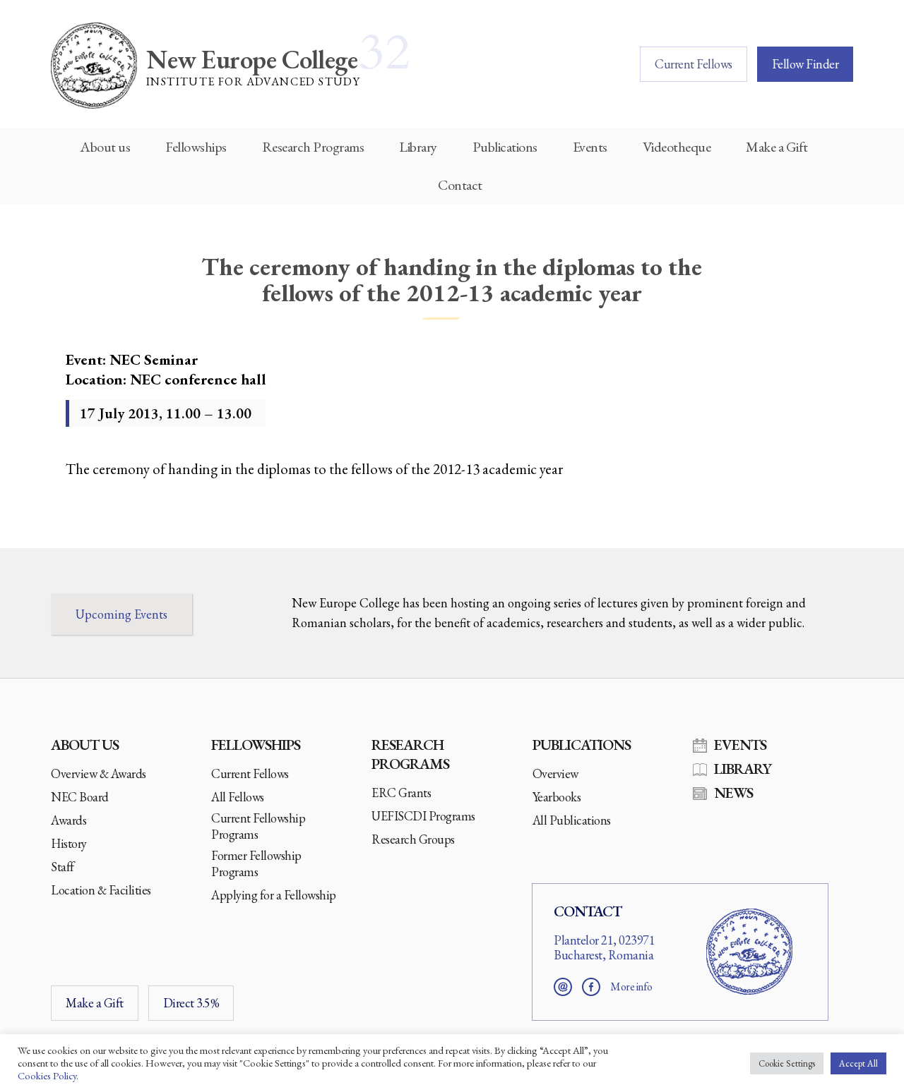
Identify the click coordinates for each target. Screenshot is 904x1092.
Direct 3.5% (191, 1003)
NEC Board (80, 797)
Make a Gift (777, 147)
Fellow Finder (805, 64)
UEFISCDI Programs (423, 816)
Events (590, 147)
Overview (555, 773)
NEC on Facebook (591, 987)
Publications (504, 147)
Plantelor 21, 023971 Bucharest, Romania (604, 948)
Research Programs (313, 147)
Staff (62, 867)
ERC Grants (401, 792)
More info (631, 986)
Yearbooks (557, 797)
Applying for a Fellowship (273, 895)
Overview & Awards (98, 773)
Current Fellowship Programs (258, 826)
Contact (460, 185)
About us (105, 147)
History (69, 843)
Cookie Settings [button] (787, 1063)
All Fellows (237, 797)
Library (418, 147)
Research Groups (413, 839)
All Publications (572, 820)
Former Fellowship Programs (256, 863)
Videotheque (677, 147)
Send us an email (563, 987)
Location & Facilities (101, 890)
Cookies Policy (47, 1075)
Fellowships (196, 147)
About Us (85, 744)
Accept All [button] (858, 1063)
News (733, 792)
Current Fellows (693, 64)
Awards (68, 820)
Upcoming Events (121, 614)
